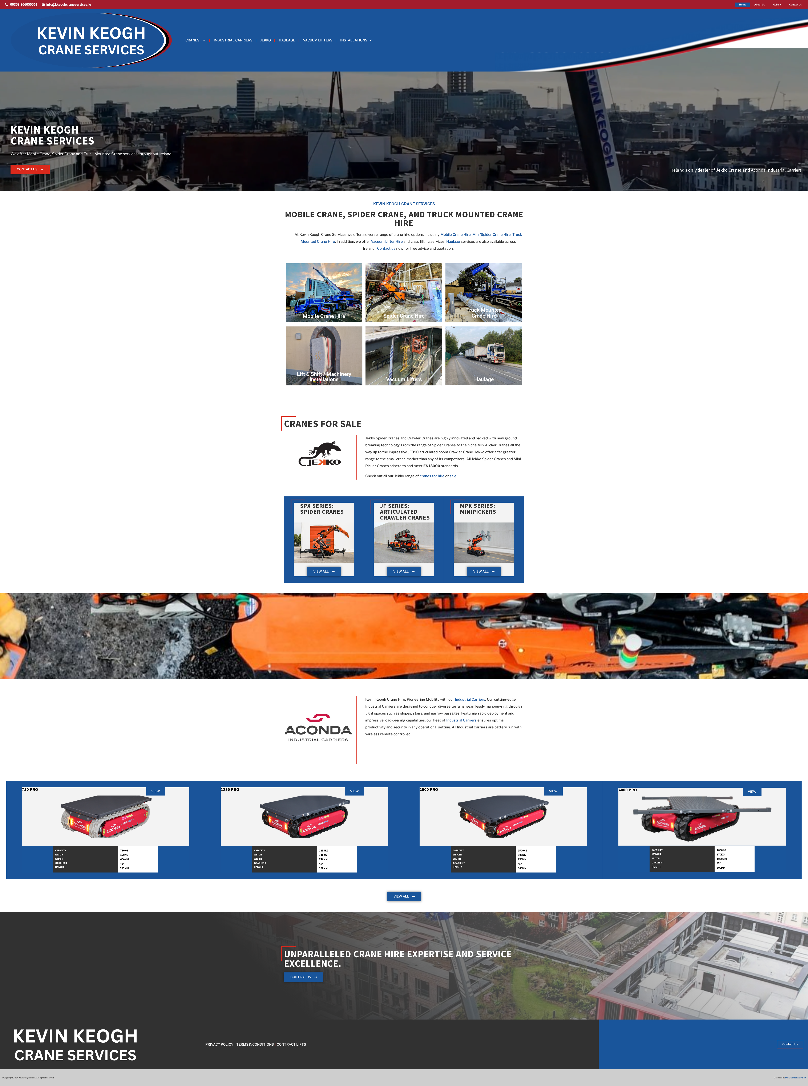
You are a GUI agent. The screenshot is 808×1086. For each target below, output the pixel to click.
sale (453, 476)
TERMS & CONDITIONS (255, 1044)
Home (742, 4)
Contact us (386, 248)
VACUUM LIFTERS (317, 40)
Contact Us (795, 4)
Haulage (453, 241)
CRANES (192, 40)
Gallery (777, 4)
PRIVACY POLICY (219, 1044)
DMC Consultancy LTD (795, 1078)
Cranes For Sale (323, 424)
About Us (759, 4)
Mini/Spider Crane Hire (491, 234)
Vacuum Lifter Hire (387, 241)
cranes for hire (432, 476)
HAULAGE (287, 40)
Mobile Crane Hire (455, 234)
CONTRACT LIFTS (291, 1044)
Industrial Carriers (470, 699)
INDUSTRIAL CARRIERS (233, 40)
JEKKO (265, 40)
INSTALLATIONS (353, 40)
